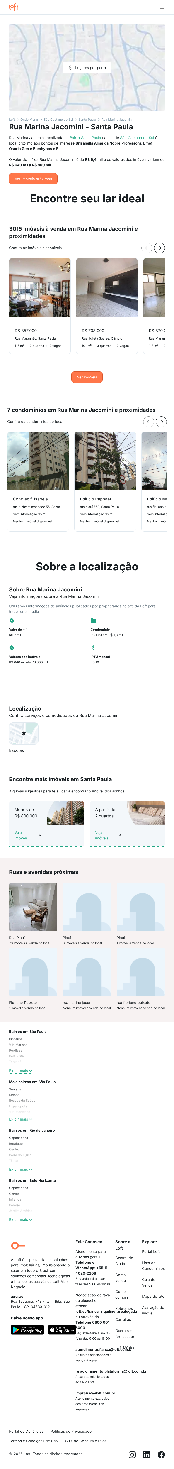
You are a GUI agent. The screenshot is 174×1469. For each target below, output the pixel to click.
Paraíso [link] (14, 1205)
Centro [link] (14, 1149)
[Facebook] (161, 1455)
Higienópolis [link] (18, 1106)
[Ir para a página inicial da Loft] (15, 7)
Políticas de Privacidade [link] (71, 1431)
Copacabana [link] (18, 1138)
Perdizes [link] (15, 1050)
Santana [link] (15, 1089)
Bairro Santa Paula (85, 137)
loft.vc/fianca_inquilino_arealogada (106, 1311)
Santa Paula (87, 119)
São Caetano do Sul (58, 119)
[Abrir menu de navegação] (162, 7)
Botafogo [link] (16, 1143)
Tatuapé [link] (15, 1062)
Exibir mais (18, 1070)
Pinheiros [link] (15, 1039)
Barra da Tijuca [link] (20, 1155)
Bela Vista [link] (16, 1056)
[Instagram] (132, 1455)
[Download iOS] (62, 1330)
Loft (12, 119)
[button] (23, 733)
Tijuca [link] (13, 1160)
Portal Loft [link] (151, 1251)
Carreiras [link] (123, 1319)
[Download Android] (27, 1330)
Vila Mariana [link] (18, 1045)
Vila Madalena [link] (19, 1112)
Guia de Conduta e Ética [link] (85, 1441)
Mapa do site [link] (153, 1296)
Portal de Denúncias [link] (26, 1431)
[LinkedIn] (146, 1455)
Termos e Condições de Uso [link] (33, 1441)
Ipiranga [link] (15, 1199)
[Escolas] (23, 733)
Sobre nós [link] (124, 1308)
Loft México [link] (125, 1347)
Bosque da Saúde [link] (22, 1100)
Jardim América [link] (20, 1211)
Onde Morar (29, 119)
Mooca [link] (14, 1095)
